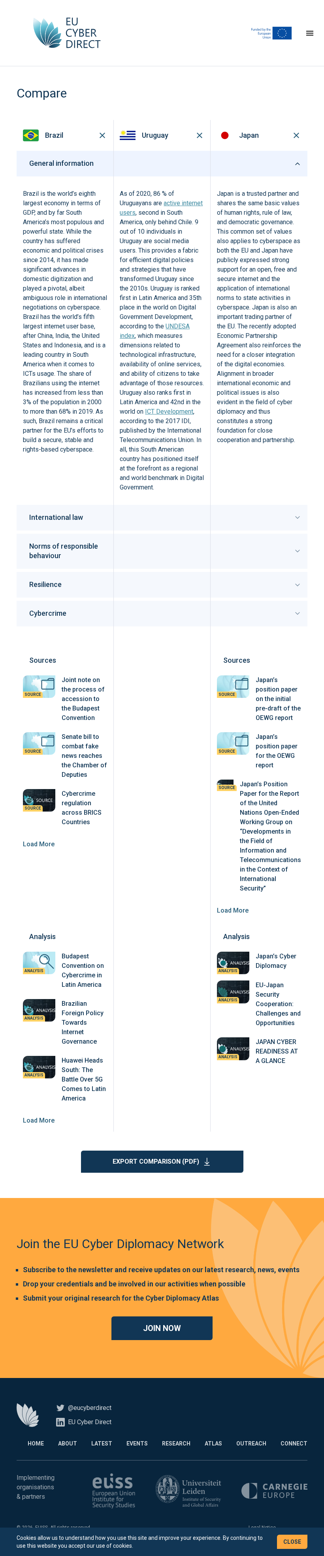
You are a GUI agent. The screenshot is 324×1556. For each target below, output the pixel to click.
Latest (101, 1443)
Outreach (251, 1443)
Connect (294, 1443)
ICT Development (169, 411)
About (67, 1443)
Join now (162, 1328)
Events (137, 1443)
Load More (39, 844)
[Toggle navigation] (310, 33)
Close (292, 1542)
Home (36, 1443)
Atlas (213, 1443)
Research (176, 1443)
